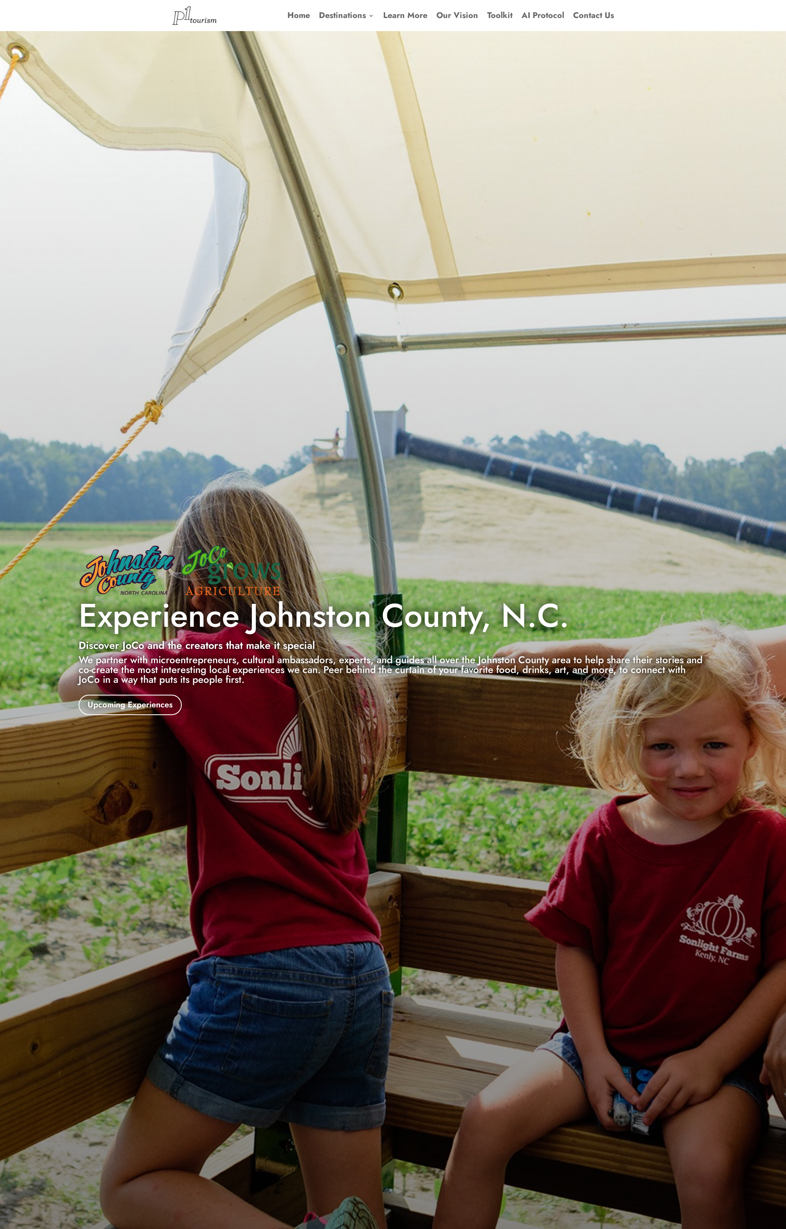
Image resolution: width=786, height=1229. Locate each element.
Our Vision (457, 15)
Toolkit (500, 15)
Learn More (405, 15)
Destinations (342, 15)
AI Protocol (543, 15)
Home (298, 15)
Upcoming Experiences (130, 705)
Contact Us (593, 15)
